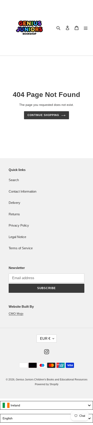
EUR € (45, 338)
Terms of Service (21, 248)
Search (14, 180)
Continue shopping (43, 115)
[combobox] (46, 405)
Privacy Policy (19, 225)
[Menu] (85, 27)
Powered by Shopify (46, 384)
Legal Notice (17, 237)
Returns (14, 214)
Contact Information (22, 191)
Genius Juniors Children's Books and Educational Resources (51, 379)
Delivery (14, 202)
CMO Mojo (16, 313)
